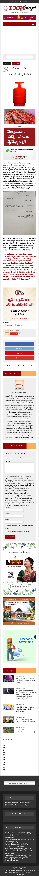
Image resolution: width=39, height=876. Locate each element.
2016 (4, 769)
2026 (4, 745)
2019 (4, 762)
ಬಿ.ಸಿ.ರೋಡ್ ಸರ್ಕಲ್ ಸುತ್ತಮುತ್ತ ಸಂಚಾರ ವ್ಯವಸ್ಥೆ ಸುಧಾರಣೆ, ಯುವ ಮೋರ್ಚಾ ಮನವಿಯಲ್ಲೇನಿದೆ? (18, 835)
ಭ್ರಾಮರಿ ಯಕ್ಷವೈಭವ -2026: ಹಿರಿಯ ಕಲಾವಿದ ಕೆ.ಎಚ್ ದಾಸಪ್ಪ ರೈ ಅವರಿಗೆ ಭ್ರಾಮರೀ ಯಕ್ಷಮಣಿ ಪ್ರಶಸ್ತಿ (18, 851)
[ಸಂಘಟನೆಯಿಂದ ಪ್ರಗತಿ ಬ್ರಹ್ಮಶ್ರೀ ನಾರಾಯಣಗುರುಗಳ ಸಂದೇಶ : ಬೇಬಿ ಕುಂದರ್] (8, 709)
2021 (4, 757)
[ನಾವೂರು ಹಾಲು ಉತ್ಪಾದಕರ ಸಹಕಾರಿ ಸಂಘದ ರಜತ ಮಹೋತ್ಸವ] (8, 721)
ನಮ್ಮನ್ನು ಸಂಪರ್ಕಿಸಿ (23, 1)
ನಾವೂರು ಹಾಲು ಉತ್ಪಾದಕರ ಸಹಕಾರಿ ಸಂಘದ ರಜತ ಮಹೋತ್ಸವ (26, 720)
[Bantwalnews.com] (19, 9)
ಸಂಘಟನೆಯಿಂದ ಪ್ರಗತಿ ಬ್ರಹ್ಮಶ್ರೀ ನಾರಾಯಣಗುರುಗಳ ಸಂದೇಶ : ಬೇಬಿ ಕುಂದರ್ (25, 709)
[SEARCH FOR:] (19, 57)
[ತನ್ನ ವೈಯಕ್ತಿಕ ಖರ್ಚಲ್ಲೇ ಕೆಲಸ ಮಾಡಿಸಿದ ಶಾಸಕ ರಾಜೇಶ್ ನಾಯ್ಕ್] (8, 732)
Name (7, 508)
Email (7, 514)
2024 (4, 750)
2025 (4, 747)
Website (7, 520)
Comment (8, 461)
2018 (4, 765)
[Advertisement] (19, 40)
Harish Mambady (15, 79)
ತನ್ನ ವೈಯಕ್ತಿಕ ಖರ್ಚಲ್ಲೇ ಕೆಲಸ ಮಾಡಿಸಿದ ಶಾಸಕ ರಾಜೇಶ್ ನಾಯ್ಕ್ (25, 731)
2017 (4, 767)
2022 (4, 755)
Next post (26, 366)
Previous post (14, 366)
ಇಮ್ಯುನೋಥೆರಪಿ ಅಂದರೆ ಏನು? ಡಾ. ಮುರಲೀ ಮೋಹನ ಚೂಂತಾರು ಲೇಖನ (25, 680)
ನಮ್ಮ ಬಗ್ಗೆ (14, 1)
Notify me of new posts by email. (18, 531)
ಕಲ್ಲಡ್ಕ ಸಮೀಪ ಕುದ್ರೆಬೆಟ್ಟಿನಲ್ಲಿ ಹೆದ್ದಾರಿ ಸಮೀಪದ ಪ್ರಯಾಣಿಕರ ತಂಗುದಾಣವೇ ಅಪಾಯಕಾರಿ (18, 857)
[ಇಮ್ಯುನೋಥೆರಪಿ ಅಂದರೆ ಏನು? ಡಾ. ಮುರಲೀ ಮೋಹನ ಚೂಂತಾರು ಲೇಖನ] (8, 680)
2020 (4, 760)
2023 (4, 752)
